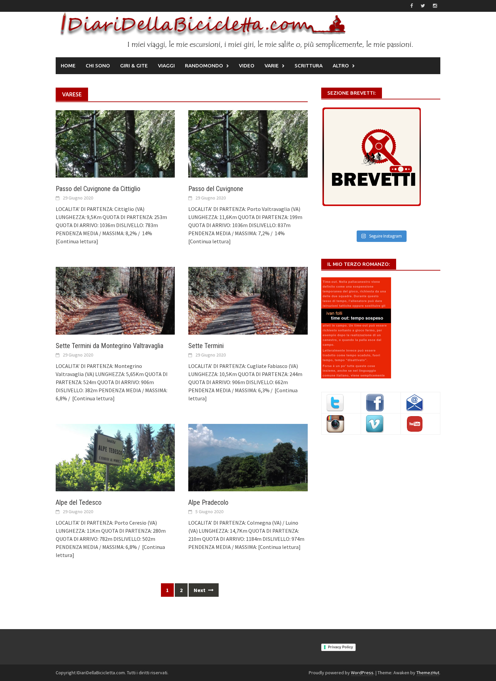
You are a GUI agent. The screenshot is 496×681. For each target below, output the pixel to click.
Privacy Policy (340, 647)
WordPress (362, 673)
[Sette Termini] (247, 300)
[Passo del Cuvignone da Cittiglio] (115, 143)
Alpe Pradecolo (208, 502)
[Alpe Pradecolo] (247, 457)
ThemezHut (427, 673)
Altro (341, 65)
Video (246, 65)
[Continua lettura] (77, 241)
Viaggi (166, 65)
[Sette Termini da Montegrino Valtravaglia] (115, 300)
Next (200, 590)
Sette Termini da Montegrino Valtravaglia (109, 346)
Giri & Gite (134, 65)
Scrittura (309, 65)
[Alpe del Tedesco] (115, 457)
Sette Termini (206, 346)
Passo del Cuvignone (215, 189)
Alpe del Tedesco (79, 502)
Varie (272, 65)
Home (68, 65)
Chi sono (98, 65)
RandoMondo (204, 65)
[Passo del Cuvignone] (247, 143)
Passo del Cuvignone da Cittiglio (98, 189)
